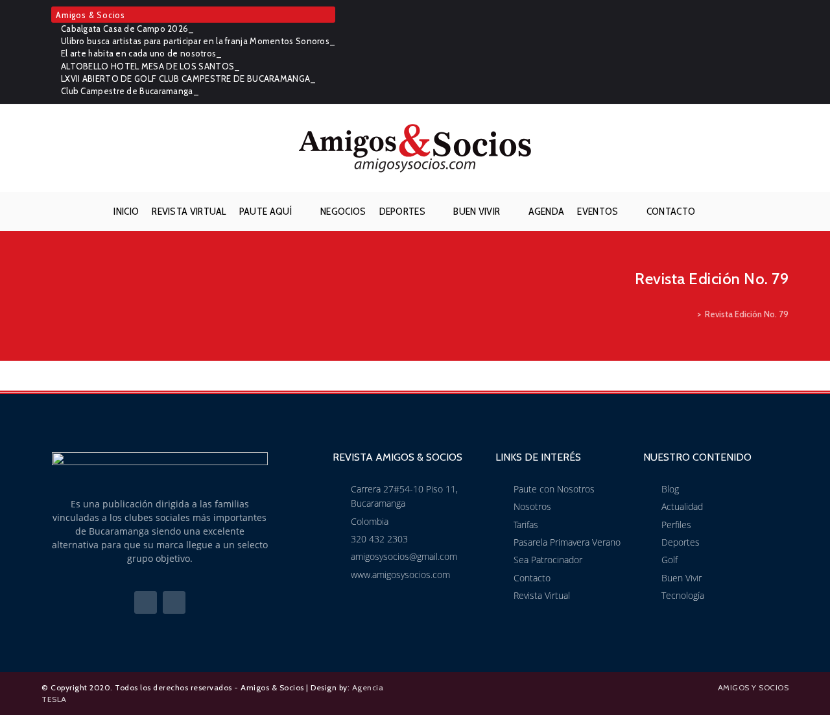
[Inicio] (690, 314)
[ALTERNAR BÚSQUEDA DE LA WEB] (712, 211)
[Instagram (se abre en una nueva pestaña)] (781, 51)
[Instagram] (174, 602)
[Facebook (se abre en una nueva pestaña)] (763, 51)
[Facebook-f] (145, 602)
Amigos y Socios (753, 687)
